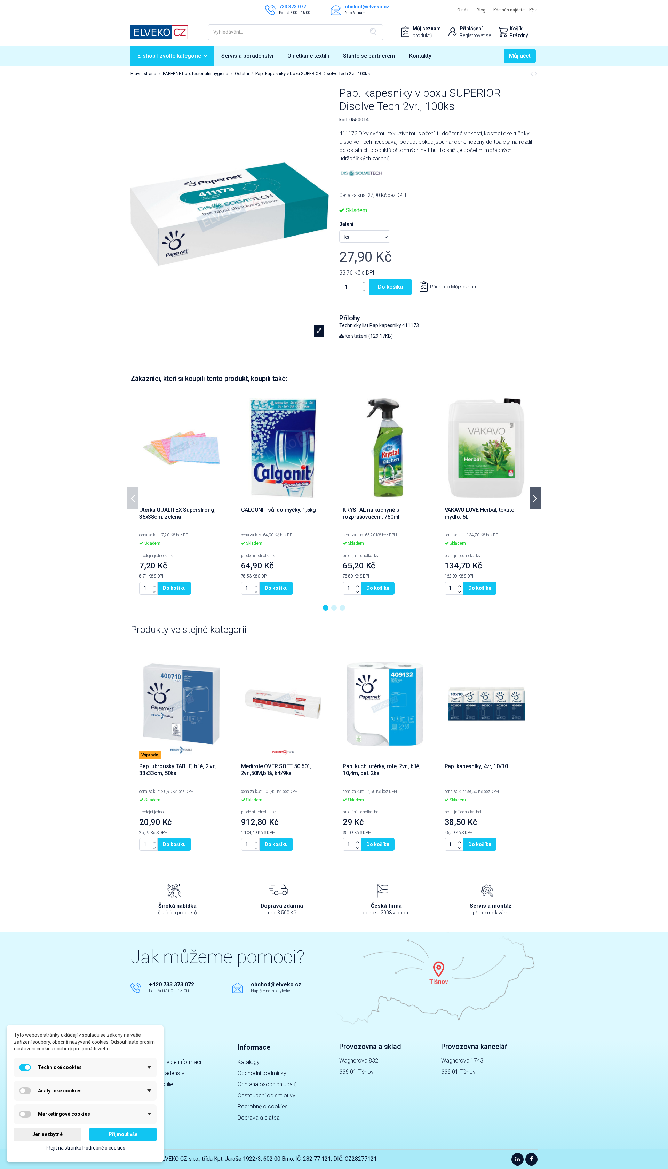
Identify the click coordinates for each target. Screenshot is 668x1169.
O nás (463, 10)
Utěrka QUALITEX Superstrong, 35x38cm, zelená (177, 513)
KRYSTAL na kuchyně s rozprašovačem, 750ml (371, 513)
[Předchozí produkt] (532, 74)
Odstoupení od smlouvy (266, 1095)
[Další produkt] (536, 74)
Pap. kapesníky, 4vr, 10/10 (476, 766)
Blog (481, 10)
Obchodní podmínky (262, 1073)
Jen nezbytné (47, 1134)
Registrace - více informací (168, 1062)
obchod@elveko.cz (276, 984)
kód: (343, 119)
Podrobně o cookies (263, 1106)
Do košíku (390, 287)
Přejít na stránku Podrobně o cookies (85, 1148)
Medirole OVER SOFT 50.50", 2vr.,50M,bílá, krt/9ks (276, 770)
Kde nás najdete (509, 10)
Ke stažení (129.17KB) (368, 336)
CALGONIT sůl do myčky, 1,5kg (278, 510)
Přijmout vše (123, 1134)
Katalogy (249, 1062)
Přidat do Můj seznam (454, 286)
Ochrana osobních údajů (267, 1084)
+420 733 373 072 (171, 984)
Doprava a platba (259, 1117)
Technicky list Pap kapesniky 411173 (379, 325)
